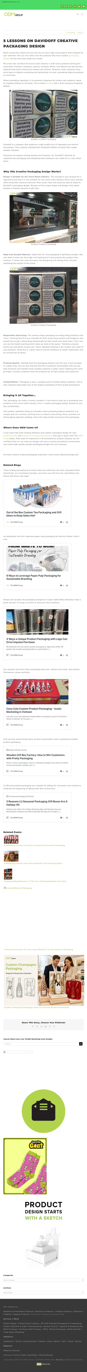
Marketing (32, 1355)
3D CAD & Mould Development (55, 1323)
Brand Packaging (58, 1329)
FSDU (45, 1329)
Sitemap (59, 1360)
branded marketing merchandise (37, 436)
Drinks (19, 1341)
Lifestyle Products (63, 1311)
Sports (57, 1341)
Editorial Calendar (11, 1350)
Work (16, 1319)
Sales (23, 1355)
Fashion (42, 1341)
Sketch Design (10, 1323)
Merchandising (46, 1355)
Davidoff (49, 83)
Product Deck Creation (28, 1323)
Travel (70, 1341)
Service (78, 1341)
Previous (71, 32)
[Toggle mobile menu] (82, 14)
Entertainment (30, 1341)
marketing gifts (10, 436)
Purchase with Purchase (30, 1329)
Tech (63, 1341)
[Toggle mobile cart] (77, 14)
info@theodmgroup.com (11, 2)
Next (80, 32)
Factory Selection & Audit (15, 1326)
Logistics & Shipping (68, 1326)
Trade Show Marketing (13, 1332)
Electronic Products (44, 1311)
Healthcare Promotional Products (18, 1311)
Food (49, 1341)
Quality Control (51, 1326)
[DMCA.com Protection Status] (43, 1364)
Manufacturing (35, 1326)
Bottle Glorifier (74, 1329)
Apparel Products (21, 1314)
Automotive (8, 1341)
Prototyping (75, 1323)
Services (7, 1319)
